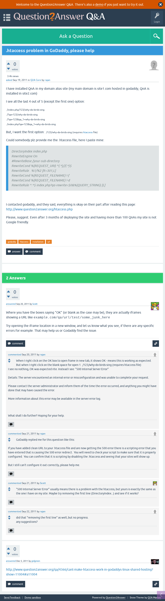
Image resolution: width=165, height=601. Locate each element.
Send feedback (12, 597)
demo (99, 4)
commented (14, 354)
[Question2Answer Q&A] (59, 16)
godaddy (12, 242)
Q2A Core (35, 80)
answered (11, 304)
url (48, 242)
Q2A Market (154, 597)
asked (9, 80)
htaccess (88, 132)
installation (37, 242)
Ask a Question (76, 36)
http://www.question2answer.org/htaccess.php (39, 209)
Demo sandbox (33, 597)
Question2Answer (116, 597)
